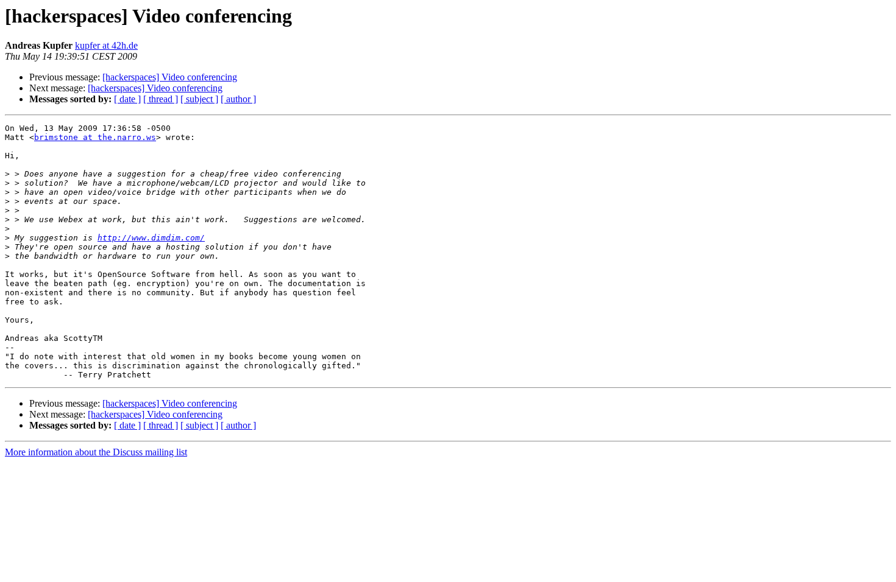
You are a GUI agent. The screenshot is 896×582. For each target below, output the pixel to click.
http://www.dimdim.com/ (151, 237)
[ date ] (127, 99)
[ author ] (238, 99)
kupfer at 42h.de (106, 45)
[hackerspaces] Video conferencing (169, 77)
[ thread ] (160, 99)
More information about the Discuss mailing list (96, 452)
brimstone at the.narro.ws (95, 137)
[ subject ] (199, 99)
